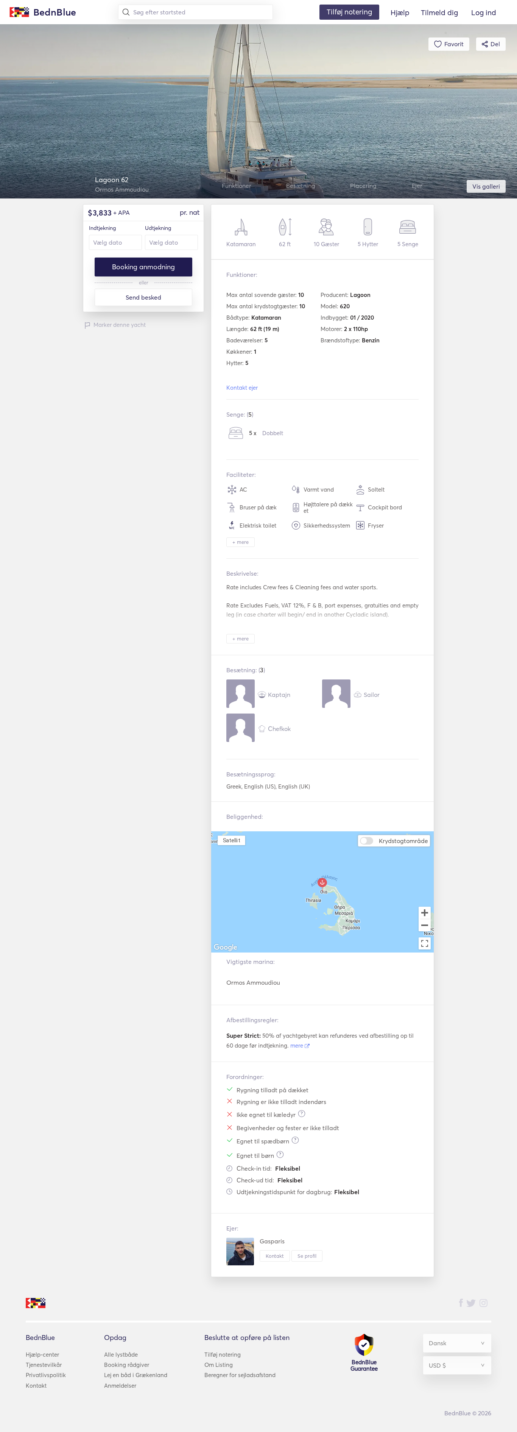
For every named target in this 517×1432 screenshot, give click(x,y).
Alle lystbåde (121, 1354)
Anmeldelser (120, 1385)
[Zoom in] (425, 913)
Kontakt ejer (242, 387)
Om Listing (218, 1364)
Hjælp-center (42, 1354)
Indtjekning (102, 228)
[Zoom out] (425, 926)
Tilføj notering (222, 1354)
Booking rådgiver (126, 1364)
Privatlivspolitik (46, 1375)
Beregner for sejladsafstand (240, 1375)
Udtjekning (158, 228)
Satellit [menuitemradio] (231, 840)
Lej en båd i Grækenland (135, 1375)
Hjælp (400, 12)
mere (297, 1045)
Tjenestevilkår (44, 1364)
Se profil (306, 1256)
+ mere (240, 542)
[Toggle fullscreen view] (425, 943)
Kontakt (275, 1256)
